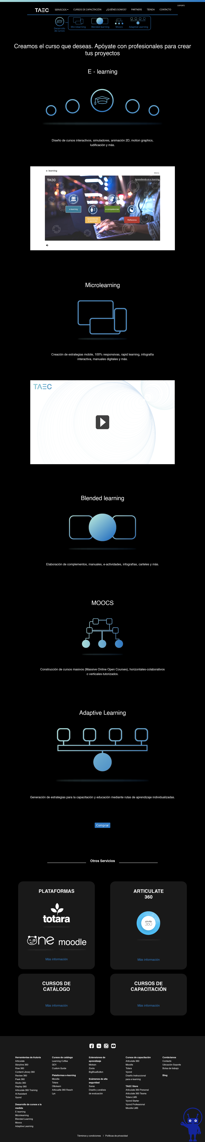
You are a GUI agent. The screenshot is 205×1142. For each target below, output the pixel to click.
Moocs (18, 1123)
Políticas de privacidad (116, 1136)
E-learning (20, 1112)
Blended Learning (24, 1119)
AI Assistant (21, 1094)
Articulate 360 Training (26, 1090)
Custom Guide (59, 1068)
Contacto (166, 1061)
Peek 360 (20, 1079)
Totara (55, 1083)
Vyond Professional (135, 1105)
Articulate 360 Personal (137, 1090)
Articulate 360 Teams (136, 1094)
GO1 (54, 1065)
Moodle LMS (132, 1108)
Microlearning (22, 1115)
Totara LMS (131, 1097)
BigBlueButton (96, 1072)
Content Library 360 (25, 1072)
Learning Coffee (60, 1061)
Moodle (55, 1079)
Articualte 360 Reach (62, 1090)
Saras (92, 1086)
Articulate (20, 1061)
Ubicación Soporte (171, 1065)
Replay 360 (21, 1087)
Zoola (92, 1068)
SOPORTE (181, 5)
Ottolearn (56, 1086)
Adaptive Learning (24, 1126)
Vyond (18, 1098)
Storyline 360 (21, 1065)
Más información (56, 959)
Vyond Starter (132, 1101)
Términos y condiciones (89, 1136)
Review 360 (21, 1076)
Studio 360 (20, 1083)
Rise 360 (19, 1068)
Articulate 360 (132, 1061)
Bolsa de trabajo (170, 1068)
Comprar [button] (102, 825)
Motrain (92, 1065)
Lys (53, 1094)
